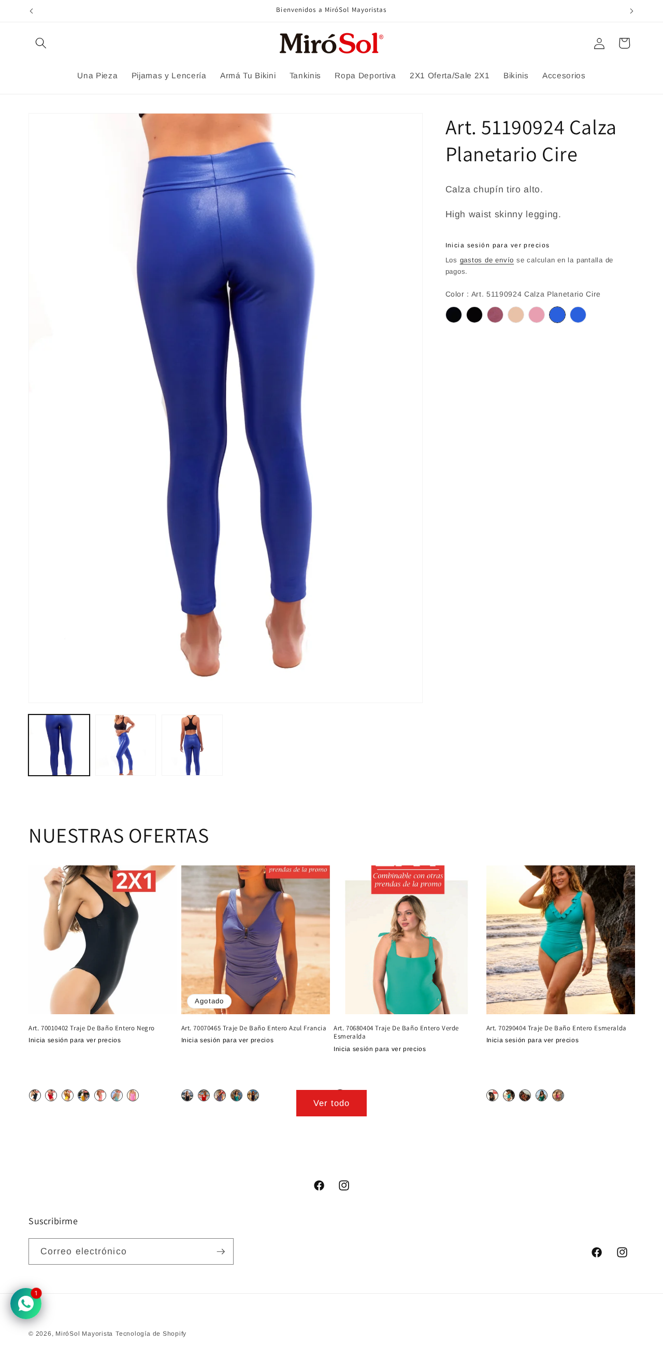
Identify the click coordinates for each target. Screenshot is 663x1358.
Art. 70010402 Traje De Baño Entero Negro (91, 1028)
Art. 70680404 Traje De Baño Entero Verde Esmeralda (396, 1032)
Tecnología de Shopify (151, 1333)
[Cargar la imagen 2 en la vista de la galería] (125, 745)
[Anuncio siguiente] (632, 11)
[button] (40, 43)
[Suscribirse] (220, 1252)
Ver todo (331, 1103)
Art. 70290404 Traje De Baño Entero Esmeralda (556, 1028)
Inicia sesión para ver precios (497, 244)
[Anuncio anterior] (31, 11)
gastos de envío (487, 260)
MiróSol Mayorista (84, 1333)
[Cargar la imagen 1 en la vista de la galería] (59, 745)
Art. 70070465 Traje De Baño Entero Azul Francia (254, 1028)
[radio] (453, 314)
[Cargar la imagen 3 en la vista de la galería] (192, 745)
